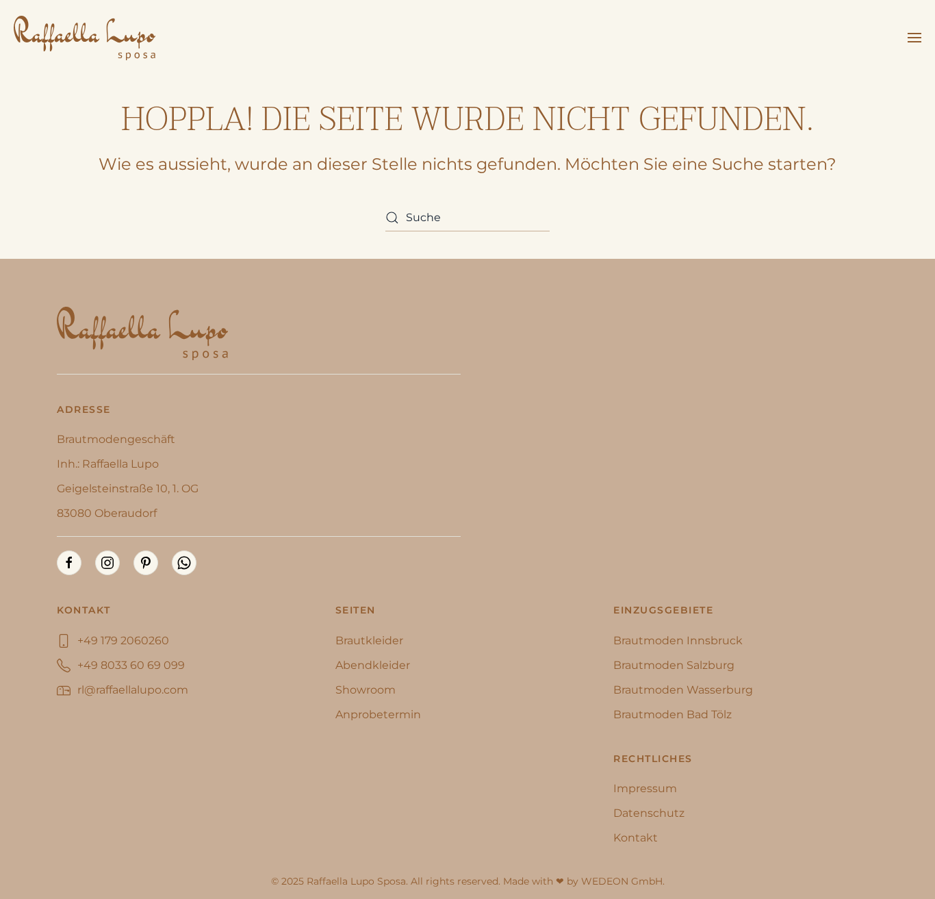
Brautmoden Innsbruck (678, 640)
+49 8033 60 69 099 (131, 665)
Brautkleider (369, 640)
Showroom (365, 689)
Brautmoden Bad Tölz (672, 714)
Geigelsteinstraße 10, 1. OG (127, 488)
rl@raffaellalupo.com (132, 689)
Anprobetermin (378, 714)
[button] (914, 37)
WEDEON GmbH (622, 881)
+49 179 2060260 (123, 640)
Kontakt (635, 837)
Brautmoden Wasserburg (683, 689)
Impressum (645, 788)
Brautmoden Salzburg (673, 665)
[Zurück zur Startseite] (84, 37)
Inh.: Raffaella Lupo (108, 463)
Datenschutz (648, 813)
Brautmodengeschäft (116, 439)
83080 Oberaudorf (107, 513)
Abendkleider (372, 665)
